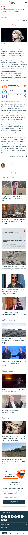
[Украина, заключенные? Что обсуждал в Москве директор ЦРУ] (14, 303)
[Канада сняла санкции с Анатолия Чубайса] (14, 401)
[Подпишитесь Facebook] (5, 516)
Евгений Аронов (5, 14)
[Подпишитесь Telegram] (15, 516)
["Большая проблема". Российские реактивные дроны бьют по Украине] (14, 211)
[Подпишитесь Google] (2, 516)
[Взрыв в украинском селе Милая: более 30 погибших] (14, 381)
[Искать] (24, 533)
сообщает (13, 55)
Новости (3, 6)
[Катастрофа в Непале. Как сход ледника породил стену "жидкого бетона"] (14, 258)
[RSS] (22, 516)
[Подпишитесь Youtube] (12, 516)
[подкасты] (11, 533)
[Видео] (17, 533)
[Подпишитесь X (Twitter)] (9, 516)
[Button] (11, 21)
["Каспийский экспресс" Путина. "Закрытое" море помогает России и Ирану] (14, 330)
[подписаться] (5, 520)
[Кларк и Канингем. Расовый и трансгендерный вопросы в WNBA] (14, 188)
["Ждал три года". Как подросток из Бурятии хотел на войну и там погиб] (14, 450)
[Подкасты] (2, 520)
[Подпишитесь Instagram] (18, 516)
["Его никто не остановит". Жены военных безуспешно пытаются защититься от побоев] (14, 427)
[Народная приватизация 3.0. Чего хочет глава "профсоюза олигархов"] (14, 352)
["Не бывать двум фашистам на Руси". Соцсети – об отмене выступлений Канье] (14, 281)
